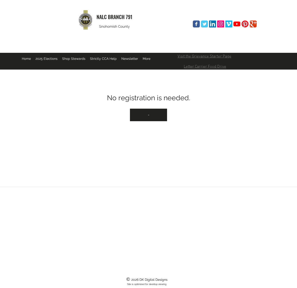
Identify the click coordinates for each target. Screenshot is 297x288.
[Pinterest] (245, 23)
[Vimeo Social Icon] (228, 23)
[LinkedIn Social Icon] (212, 23)
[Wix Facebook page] (196, 23)
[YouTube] (236, 23)
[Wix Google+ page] (253, 23)
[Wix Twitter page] (204, 23)
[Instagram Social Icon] (220, 23)
